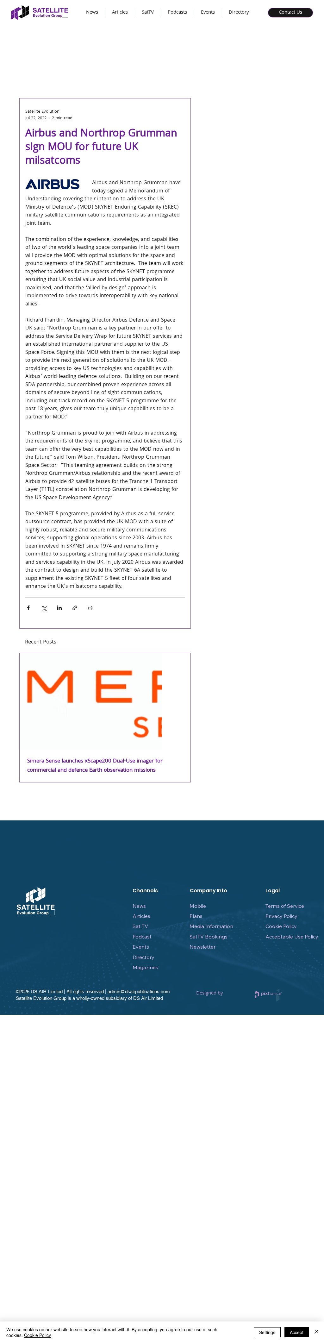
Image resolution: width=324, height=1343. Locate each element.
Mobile (198, 906)
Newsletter (202, 947)
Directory (143, 957)
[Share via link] (75, 608)
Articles (141, 916)
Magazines (145, 967)
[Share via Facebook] (28, 608)
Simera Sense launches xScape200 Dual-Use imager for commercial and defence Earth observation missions (95, 766)
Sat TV (140, 926)
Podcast (142, 936)
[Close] (316, 1332)
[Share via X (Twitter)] (44, 608)
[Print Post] (90, 608)
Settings (267, 1332)
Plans (196, 916)
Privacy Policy (281, 916)
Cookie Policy (281, 926)
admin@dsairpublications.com (139, 991)
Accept (296, 1332)
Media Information (211, 926)
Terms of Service (284, 906)
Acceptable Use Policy (291, 936)
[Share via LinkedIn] (59, 608)
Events (141, 947)
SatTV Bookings (208, 936)
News (139, 906)
